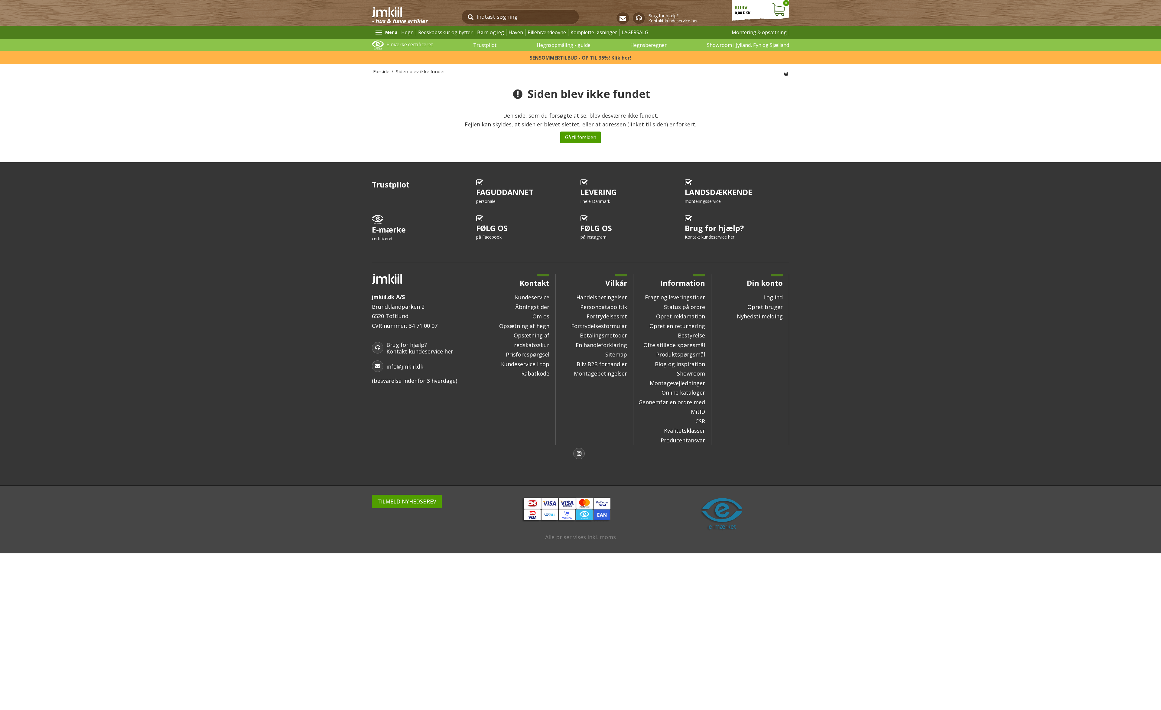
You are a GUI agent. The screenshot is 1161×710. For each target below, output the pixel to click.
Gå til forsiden (580, 137)
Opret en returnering (677, 326)
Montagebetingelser (600, 373)
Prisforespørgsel (527, 354)
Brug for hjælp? (714, 231)
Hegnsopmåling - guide (563, 45)
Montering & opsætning (759, 32)
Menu (391, 32)
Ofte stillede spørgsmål (674, 345)
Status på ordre (684, 307)
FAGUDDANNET (504, 195)
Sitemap (616, 354)
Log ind (773, 297)
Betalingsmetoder (603, 335)
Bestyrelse (691, 335)
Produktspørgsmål (680, 354)
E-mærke (389, 233)
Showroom (691, 373)
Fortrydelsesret (607, 316)
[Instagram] (580, 454)
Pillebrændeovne (547, 32)
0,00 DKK (761, 8)
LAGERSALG (635, 32)
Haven (516, 32)
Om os (540, 316)
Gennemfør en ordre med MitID (672, 407)
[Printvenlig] (786, 73)
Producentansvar (683, 440)
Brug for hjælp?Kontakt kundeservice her (673, 18)
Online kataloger (683, 392)
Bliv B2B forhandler (602, 364)
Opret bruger (765, 307)
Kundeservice (532, 297)
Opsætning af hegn (524, 326)
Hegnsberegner (648, 45)
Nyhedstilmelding (760, 316)
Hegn (407, 32)
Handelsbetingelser (601, 297)
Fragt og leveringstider (675, 297)
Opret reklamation (680, 316)
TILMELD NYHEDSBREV (406, 501)
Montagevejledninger (677, 383)
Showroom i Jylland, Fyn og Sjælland (748, 45)
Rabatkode (535, 373)
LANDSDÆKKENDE (718, 195)
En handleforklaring (601, 345)
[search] (470, 17)
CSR (700, 421)
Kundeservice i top (525, 364)
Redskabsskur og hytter (445, 32)
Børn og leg (490, 32)
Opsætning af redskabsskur (531, 340)
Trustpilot (484, 45)
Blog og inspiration (680, 364)
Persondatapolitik (603, 307)
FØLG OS (492, 231)
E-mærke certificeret (409, 44)
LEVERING (598, 195)
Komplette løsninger (594, 32)
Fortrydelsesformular (599, 326)
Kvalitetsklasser (684, 430)
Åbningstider (532, 307)
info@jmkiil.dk (404, 366)
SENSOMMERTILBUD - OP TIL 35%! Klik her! (580, 57)
